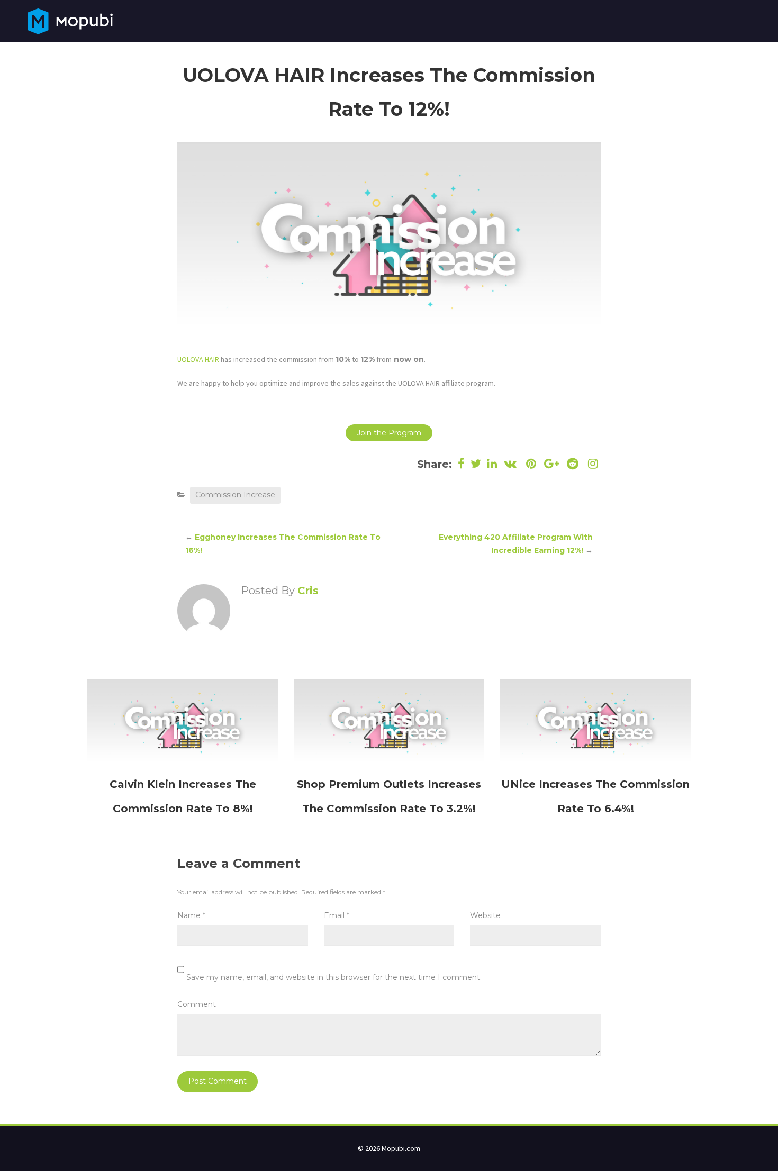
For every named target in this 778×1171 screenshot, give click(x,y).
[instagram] (592, 464)
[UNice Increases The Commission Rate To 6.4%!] (595, 722)
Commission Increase (235, 495)
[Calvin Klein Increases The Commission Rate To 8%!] (182, 722)
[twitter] (476, 464)
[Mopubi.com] (70, 20)
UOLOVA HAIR (198, 359)
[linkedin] (492, 464)
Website (485, 915)
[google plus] (551, 464)
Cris (308, 590)
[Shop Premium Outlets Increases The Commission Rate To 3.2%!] (389, 722)
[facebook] (461, 464)
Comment (196, 1004)
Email (336, 915)
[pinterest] (531, 464)
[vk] (510, 464)
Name (191, 915)
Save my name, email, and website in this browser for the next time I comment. (334, 977)
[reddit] (572, 464)
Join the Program (389, 433)
